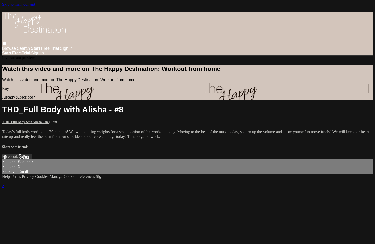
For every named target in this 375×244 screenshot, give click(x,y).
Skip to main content (18, 4)
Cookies (42, 176)
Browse (9, 48)
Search (24, 48)
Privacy (28, 176)
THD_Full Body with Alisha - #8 (25, 122)
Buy (5, 88)
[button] (4, 43)
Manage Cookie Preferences (72, 176)
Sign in (66, 48)
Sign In (37, 53)
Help (6, 176)
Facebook (10, 156)
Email (27, 156)
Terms (16, 176)
